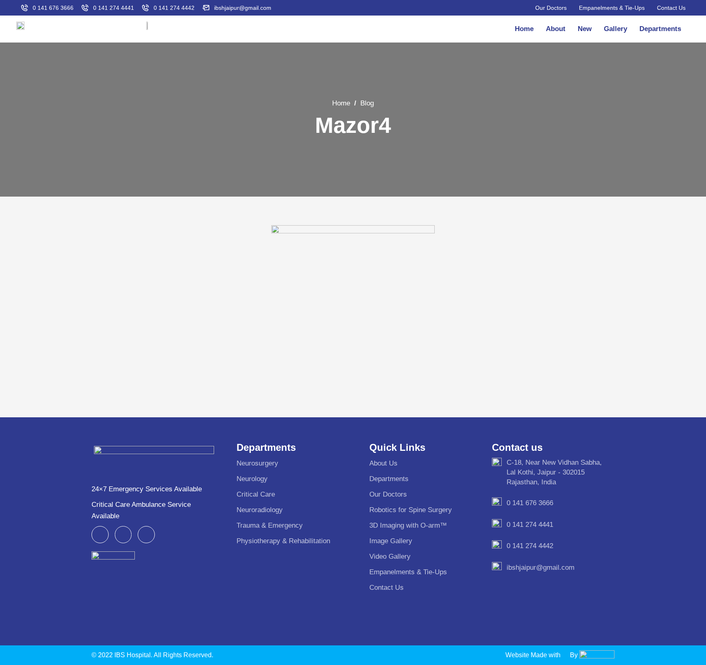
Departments (660, 29)
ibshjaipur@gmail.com (540, 567)
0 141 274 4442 (530, 546)
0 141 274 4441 (530, 524)
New (585, 29)
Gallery (615, 29)
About (555, 29)
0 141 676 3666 (530, 503)
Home (524, 29)
